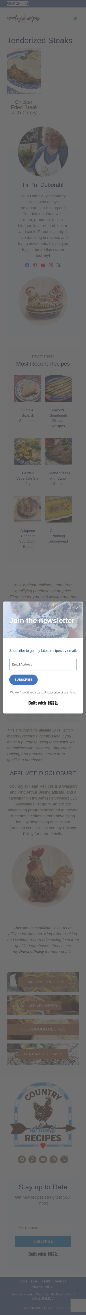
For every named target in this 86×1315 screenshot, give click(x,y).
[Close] (77, 607)
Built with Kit (43, 703)
